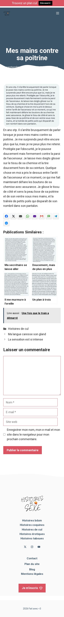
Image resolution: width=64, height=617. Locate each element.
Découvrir (45, 3)
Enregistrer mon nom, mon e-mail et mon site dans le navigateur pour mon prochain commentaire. (33, 434)
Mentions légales (32, 573)
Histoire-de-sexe (47, 67)
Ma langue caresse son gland (27, 334)
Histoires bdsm (32, 520)
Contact (32, 558)
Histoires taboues (32, 538)
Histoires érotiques (32, 534)
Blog (32, 569)
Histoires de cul (18, 328)
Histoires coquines (32, 525)
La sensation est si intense (25, 339)
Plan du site (32, 564)
